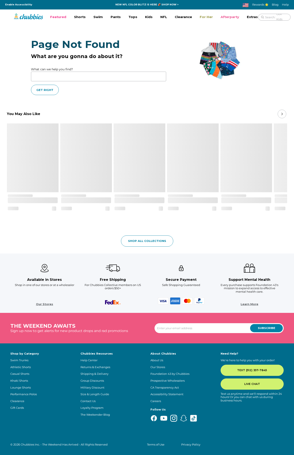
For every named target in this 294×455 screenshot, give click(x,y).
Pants (116, 17)
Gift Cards (17, 407)
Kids (149, 17)
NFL (163, 17)
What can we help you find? (52, 69)
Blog (275, 4)
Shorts (80, 17)
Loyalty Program (92, 407)
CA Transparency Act (164, 387)
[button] (58, 17)
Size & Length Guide (94, 394)
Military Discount (92, 387)
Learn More (249, 304)
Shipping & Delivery (94, 373)
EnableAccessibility (18, 4)
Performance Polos (23, 394)
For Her (206, 17)
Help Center (88, 360)
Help (285, 4)
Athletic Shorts (20, 367)
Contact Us (88, 401)
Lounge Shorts (20, 387)
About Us (156, 360)
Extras (252, 17)
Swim (98, 17)
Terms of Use (155, 444)
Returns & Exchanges (95, 367)
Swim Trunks (19, 360)
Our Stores (44, 304)
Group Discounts (92, 380)
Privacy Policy (190, 444)
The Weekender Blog (95, 414)
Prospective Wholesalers (167, 380)
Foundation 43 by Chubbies (169, 373)
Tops (132, 17)
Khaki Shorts (19, 380)
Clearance (183, 17)
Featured (58, 17)
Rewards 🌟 (260, 4)
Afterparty (230, 17)
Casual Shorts (19, 373)
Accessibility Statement (166, 394)
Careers (155, 401)
